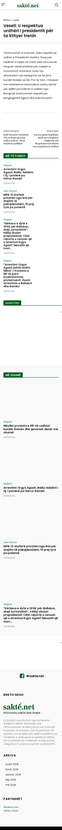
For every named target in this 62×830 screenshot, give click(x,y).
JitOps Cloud (10, 810)
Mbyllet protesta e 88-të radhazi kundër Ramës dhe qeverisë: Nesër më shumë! (30, 429)
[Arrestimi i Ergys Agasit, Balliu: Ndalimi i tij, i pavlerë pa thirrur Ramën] (48, 173)
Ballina (7, 19)
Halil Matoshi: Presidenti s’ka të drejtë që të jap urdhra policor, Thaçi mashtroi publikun (16, 139)
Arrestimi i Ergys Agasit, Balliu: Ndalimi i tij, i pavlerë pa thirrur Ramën (18, 173)
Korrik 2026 (12, 769)
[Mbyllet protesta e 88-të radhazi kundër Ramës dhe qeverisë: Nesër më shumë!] (31, 400)
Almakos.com (10, 806)
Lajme (16, 19)
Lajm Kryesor (10, 190)
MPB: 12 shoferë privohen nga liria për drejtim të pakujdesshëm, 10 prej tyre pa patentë (29, 549)
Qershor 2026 (13, 774)
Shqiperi (7, 165)
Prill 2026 (11, 784)
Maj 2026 (11, 779)
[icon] (22, 676)
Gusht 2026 (12, 764)
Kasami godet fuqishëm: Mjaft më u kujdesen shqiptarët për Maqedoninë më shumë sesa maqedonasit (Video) (46, 140)
